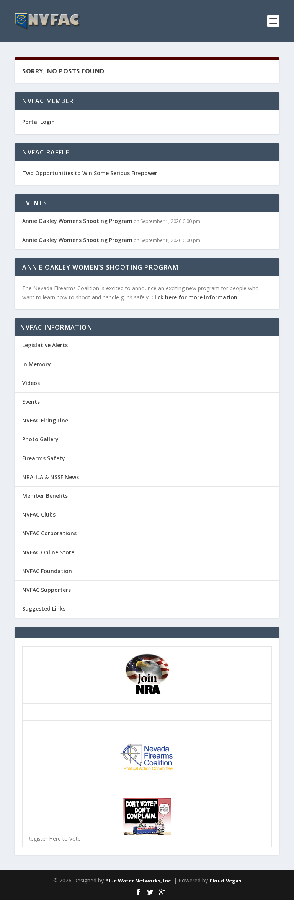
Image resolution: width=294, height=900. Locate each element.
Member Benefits (45, 495)
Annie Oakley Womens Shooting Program (77, 220)
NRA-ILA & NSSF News (50, 477)
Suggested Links (43, 608)
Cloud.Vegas (225, 880)
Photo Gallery (40, 439)
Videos (31, 383)
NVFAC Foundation (47, 571)
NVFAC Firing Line (45, 420)
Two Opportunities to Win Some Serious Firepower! (90, 173)
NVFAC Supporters (46, 589)
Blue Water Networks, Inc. (138, 880)
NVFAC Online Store (48, 552)
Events (31, 401)
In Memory (36, 364)
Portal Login (38, 121)
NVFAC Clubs (39, 514)
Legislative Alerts (45, 345)
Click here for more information (194, 297)
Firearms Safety (43, 458)
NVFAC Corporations (49, 533)
